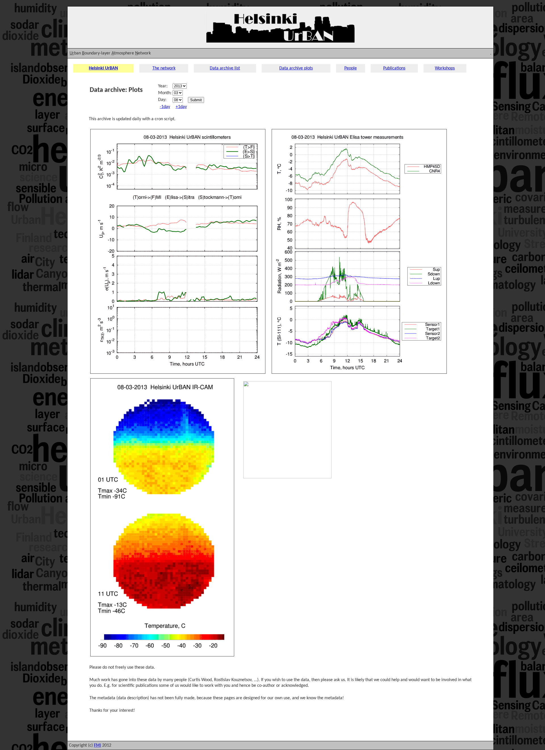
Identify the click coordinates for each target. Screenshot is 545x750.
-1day (165, 107)
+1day (181, 107)
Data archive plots (296, 68)
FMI (97, 745)
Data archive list (225, 68)
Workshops (445, 68)
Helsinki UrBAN (103, 68)
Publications (394, 68)
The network (163, 68)
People (350, 68)
